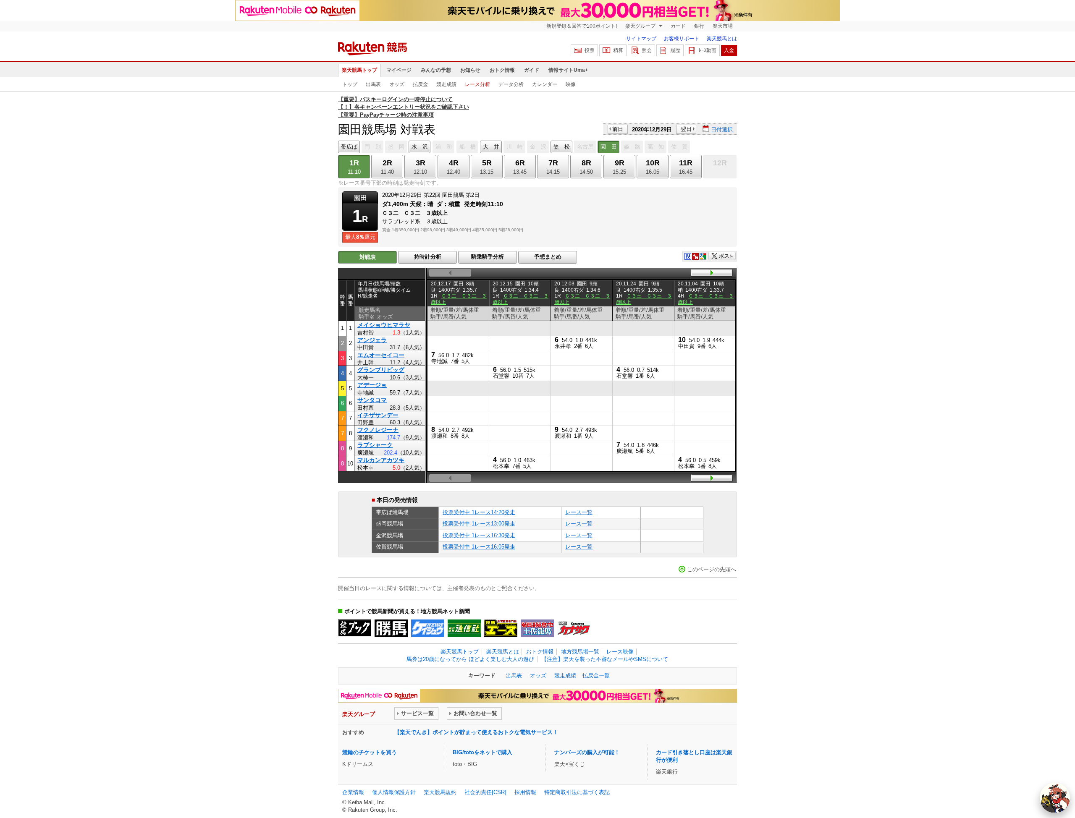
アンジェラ (372, 340)
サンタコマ (372, 400)
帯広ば (349, 147)
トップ (349, 84)
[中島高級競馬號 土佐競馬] (537, 628)
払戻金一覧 (596, 675)
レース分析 (477, 84)
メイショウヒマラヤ (383, 324)
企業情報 (353, 792)
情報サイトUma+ (568, 70)
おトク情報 (502, 70)
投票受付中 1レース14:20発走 (479, 512)
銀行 (699, 26)
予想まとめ (547, 257)
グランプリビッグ (380, 369)
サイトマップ (641, 39)
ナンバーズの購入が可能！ (587, 752)
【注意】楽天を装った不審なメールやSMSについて (604, 659)
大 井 (491, 147)
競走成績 (446, 84)
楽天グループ (641, 26)
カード (678, 26)
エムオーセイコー (380, 355)
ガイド (531, 70)
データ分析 (511, 84)
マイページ (399, 70)
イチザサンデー (378, 415)
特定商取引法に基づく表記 (577, 792)
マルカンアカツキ (380, 460)
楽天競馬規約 (440, 792)
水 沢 (420, 147)
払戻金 (420, 84)
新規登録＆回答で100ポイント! (581, 26)
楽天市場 (723, 26)
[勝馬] (391, 628)
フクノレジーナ (378, 429)
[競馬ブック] (354, 628)
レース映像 (620, 651)
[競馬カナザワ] (573, 628)
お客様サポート (681, 39)
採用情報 (525, 792)
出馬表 (373, 84)
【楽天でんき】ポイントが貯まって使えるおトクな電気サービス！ (476, 732)
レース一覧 (579, 512)
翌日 (686, 129)
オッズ (396, 84)
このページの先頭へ (711, 569)
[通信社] (464, 628)
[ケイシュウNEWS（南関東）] (427, 628)
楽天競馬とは (722, 39)
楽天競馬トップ (359, 70)
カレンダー (544, 84)
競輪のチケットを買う (369, 752)
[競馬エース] (500, 628)
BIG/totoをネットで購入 (482, 752)
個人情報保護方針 (394, 792)
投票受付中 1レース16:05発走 (479, 547)
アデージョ (372, 385)
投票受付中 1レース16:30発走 (479, 535)
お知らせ (470, 70)
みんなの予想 (436, 70)
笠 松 (561, 147)
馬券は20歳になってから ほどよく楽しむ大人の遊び (470, 659)
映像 (571, 84)
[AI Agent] (1055, 798)
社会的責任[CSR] (485, 792)
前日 (617, 129)
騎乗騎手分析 (487, 257)
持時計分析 (427, 257)
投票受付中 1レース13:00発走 (479, 523)
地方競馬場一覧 (580, 651)
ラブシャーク (375, 445)
